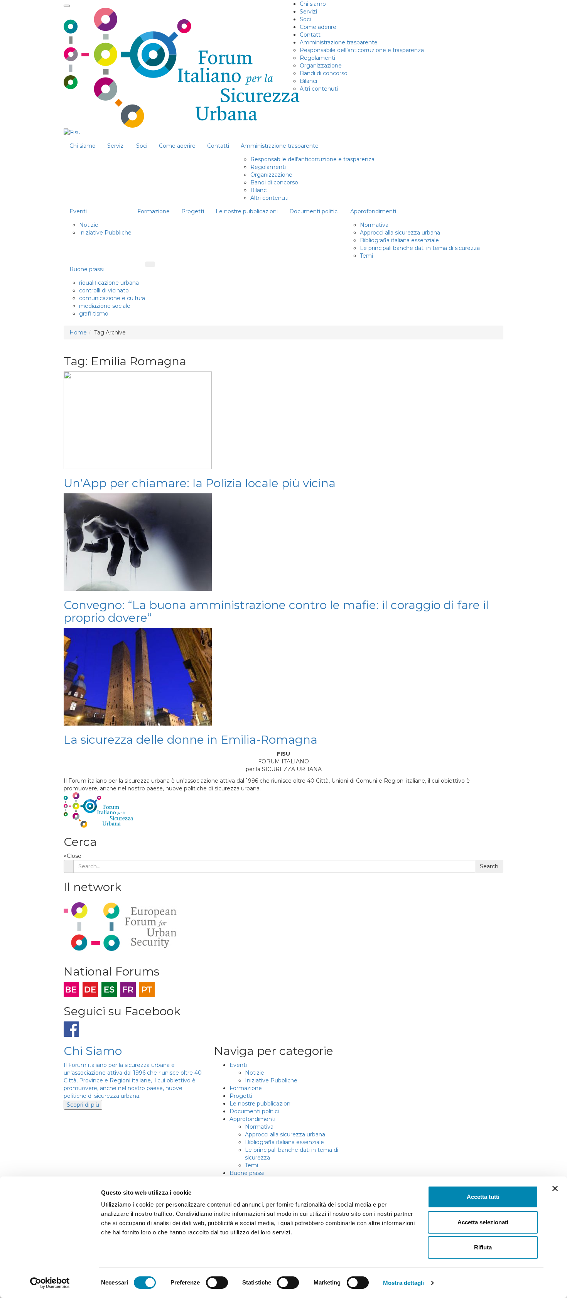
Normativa (374, 224)
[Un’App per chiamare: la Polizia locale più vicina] (138, 420)
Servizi (308, 11)
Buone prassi (86, 269)
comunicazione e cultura (112, 298)
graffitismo (93, 313)
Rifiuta (483, 1247)
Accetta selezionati (482, 1222)
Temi (366, 255)
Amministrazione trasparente (339, 42)
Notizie (88, 224)
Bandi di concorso (324, 73)
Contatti (311, 34)
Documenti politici (314, 211)
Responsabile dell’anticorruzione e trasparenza (362, 50)
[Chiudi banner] (555, 1188)
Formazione (153, 211)
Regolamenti (317, 57)
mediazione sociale (104, 305)
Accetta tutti (483, 1196)
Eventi (78, 211)
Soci (305, 19)
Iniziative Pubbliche (105, 232)
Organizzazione (321, 65)
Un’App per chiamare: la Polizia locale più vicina (200, 483)
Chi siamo (313, 3)
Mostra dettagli (403, 1282)
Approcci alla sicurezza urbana (400, 232)
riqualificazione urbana (109, 282)
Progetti (192, 211)
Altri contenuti (319, 88)
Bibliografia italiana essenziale (399, 240)
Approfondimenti (373, 211)
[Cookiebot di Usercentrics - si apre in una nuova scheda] (50, 1283)
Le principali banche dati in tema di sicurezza (420, 248)
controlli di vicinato (104, 290)
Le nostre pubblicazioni (247, 211)
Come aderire (318, 27)
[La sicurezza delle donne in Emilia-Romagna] (138, 676)
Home (78, 332)
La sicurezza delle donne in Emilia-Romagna (190, 740)
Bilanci (308, 81)
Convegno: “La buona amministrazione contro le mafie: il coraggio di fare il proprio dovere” (276, 611)
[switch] (217, 1282)
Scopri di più (83, 1104)
